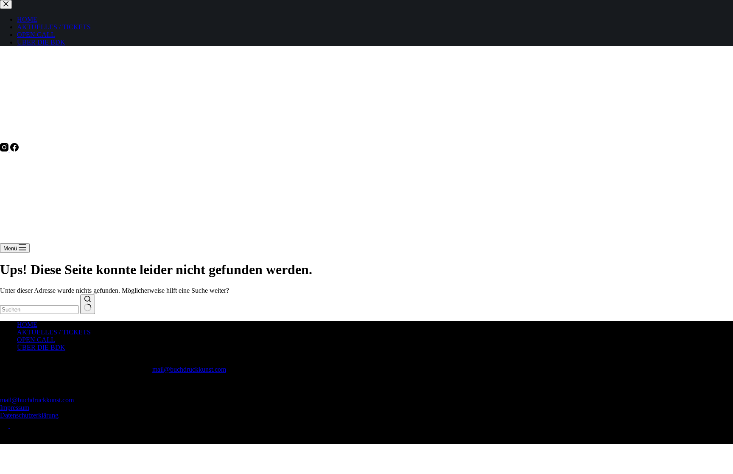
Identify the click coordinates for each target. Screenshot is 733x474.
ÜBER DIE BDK (41, 347)
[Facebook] (14, 149)
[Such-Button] (87, 304)
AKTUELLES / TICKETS (54, 332)
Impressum (14, 407)
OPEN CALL (36, 339)
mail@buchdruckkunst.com (189, 369)
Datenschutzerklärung (29, 415)
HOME (27, 324)
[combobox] (39, 309)
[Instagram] (5, 149)
